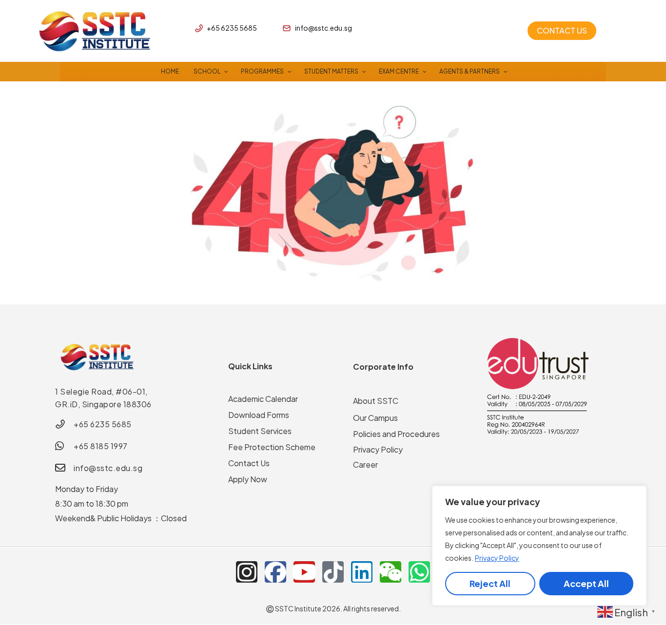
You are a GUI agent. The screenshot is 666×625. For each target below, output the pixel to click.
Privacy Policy (497, 557)
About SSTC (375, 401)
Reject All (490, 583)
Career (365, 464)
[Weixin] (390, 572)
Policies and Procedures (396, 434)
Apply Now (247, 479)
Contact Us (249, 463)
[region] (539, 546)
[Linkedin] (361, 572)
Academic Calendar (263, 399)
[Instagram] (246, 572)
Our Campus (375, 418)
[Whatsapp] (419, 572)
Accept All (586, 583)
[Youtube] (304, 572)
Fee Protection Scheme (271, 447)
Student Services (260, 431)
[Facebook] (275, 572)
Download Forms (258, 415)
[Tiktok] (333, 572)
